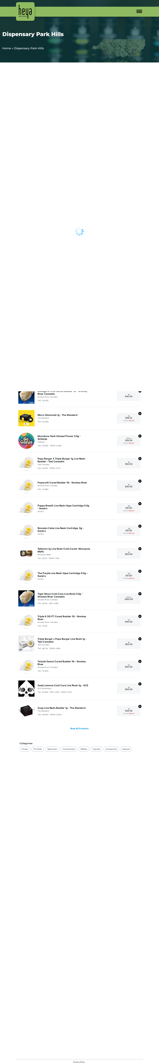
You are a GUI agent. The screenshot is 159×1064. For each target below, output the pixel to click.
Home (6, 48)
